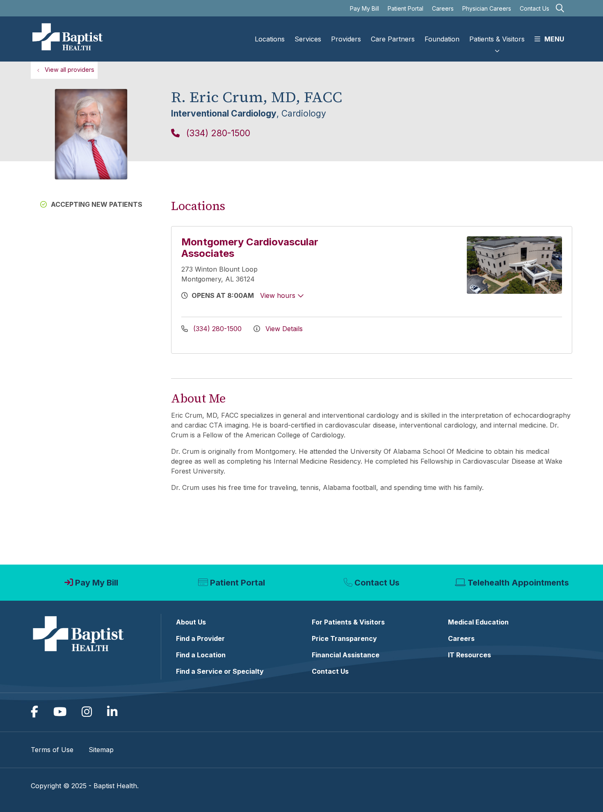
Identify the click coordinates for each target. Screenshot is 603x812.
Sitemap (101, 750)
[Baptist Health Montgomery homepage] (68, 39)
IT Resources (469, 655)
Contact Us (534, 8)
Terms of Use (52, 750)
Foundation (442, 39)
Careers (443, 8)
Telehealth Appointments (518, 583)
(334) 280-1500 (217, 133)
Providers (346, 39)
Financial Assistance (345, 655)
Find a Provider (200, 638)
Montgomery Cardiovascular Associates (249, 247)
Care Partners (393, 39)
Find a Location (201, 655)
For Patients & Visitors (348, 622)
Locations (270, 39)
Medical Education (478, 622)
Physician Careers (486, 8)
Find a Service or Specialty (220, 671)
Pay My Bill (364, 8)
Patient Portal (405, 8)
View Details (283, 329)
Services (308, 39)
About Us (191, 622)
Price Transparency (344, 638)
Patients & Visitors (497, 39)
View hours (278, 295)
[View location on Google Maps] (409, 265)
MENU (554, 39)
